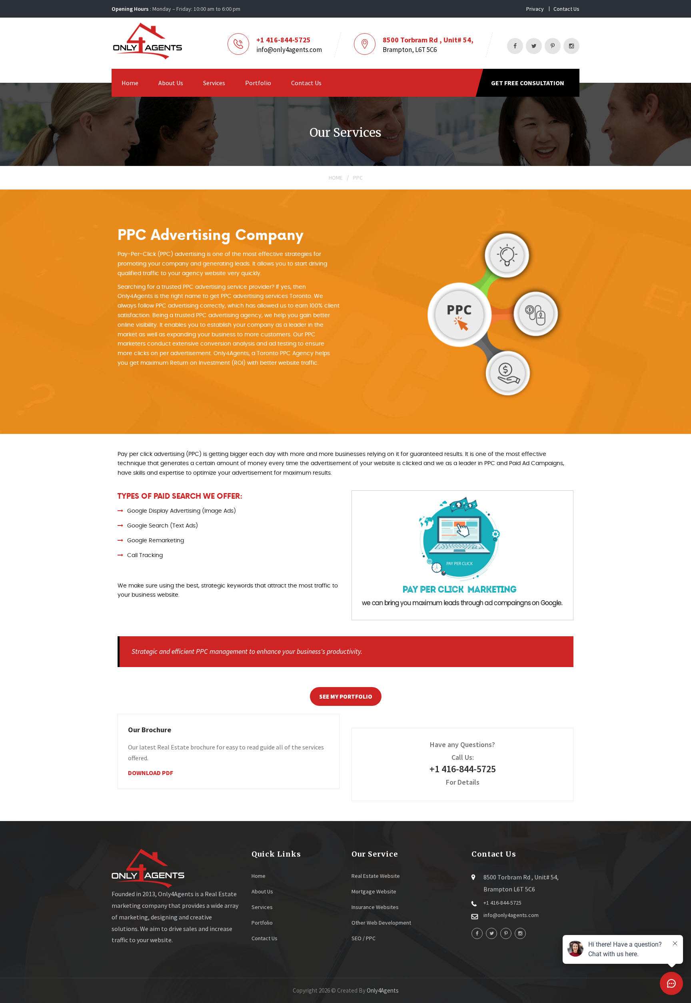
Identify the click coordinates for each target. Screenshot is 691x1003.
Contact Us (566, 8)
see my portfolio (345, 696)
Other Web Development (381, 922)
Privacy (535, 8)
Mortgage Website (373, 891)
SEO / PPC (363, 938)
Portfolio (258, 83)
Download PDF (150, 773)
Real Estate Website (375, 875)
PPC (358, 177)
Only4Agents (383, 990)
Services (214, 83)
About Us (170, 83)
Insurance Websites (375, 907)
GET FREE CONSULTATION (527, 83)
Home (130, 83)
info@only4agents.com (289, 49)
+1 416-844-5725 (283, 39)
